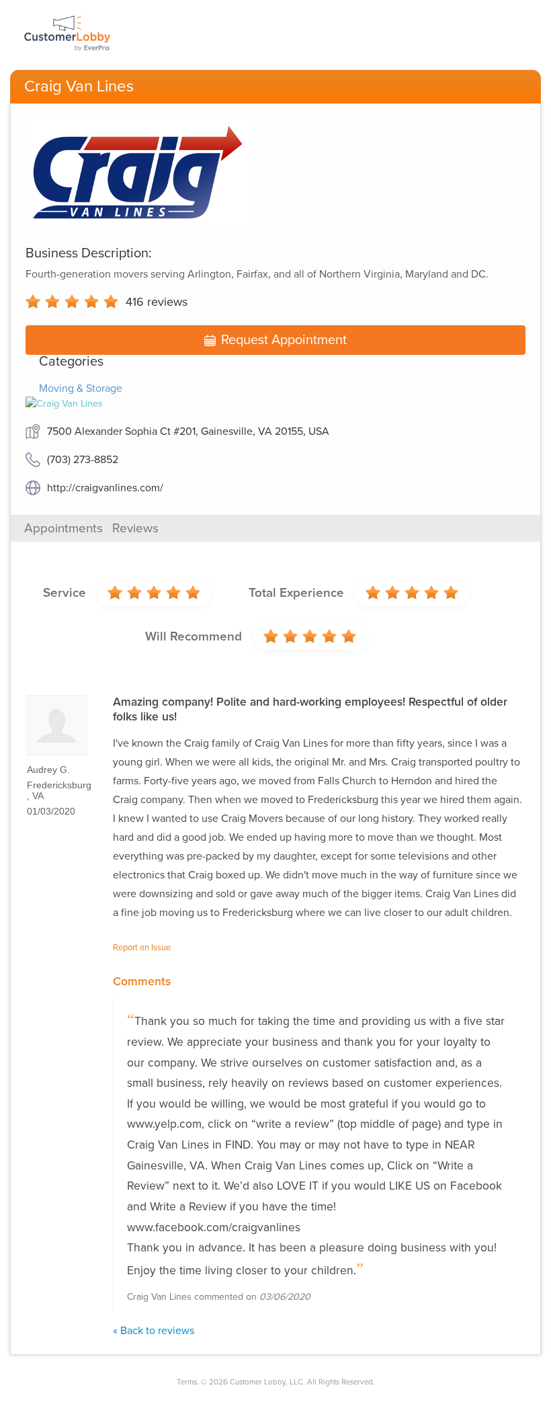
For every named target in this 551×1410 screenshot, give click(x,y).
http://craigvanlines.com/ (105, 488)
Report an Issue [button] (142, 947)
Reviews (135, 528)
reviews (156, 301)
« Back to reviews (153, 1330)
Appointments (63, 528)
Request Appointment (284, 340)
